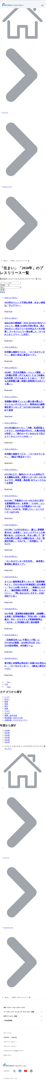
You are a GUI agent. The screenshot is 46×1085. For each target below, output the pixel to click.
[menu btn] (42, 5)
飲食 (6, 701)
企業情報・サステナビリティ (16, 720)
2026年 (7, 730)
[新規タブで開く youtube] (25, 1071)
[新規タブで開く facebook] (20, 1071)
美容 (6, 704)
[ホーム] (23, 38)
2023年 (7, 737)
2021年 (7, 742)
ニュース (5, 112)
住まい (7, 699)
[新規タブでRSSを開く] (2, 292)
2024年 (7, 735)
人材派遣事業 (8, 1020)
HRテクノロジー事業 (10, 1016)
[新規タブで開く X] (14, 1071)
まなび (7, 713)
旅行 (6, 706)
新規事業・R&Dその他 (13, 718)
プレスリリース (7, 186)
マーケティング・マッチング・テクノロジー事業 (19, 1012)
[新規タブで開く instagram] (31, 1071)
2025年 (7, 733)
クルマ (7, 711)
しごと (7, 697)
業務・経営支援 (10, 715)
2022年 (7, 740)
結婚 (6, 708)
